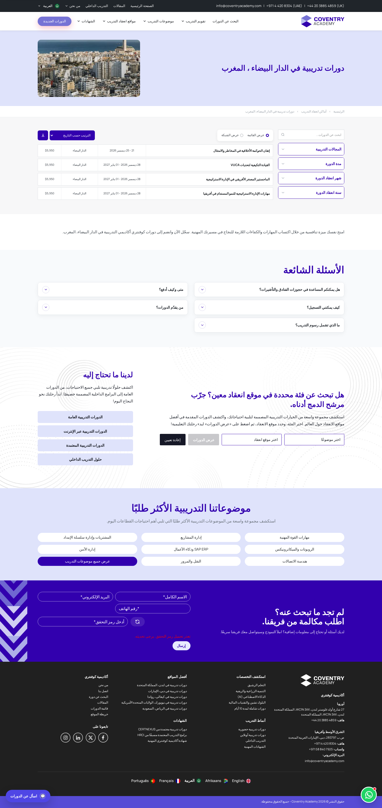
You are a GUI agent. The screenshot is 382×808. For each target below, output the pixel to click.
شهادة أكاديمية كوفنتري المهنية (167, 741)
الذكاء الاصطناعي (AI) (252, 697)
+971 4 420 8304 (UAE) (284, 5)
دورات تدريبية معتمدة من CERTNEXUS (162, 729)
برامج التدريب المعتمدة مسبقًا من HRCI (162, 735)
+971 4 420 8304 (325, 743)
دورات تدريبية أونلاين (253, 735)
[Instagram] (65, 738)
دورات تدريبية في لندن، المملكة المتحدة (162, 685)
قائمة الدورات (99, 708)
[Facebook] (103, 738)
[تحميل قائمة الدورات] (43, 135)
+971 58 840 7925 (321, 749)
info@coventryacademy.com (238, 5)
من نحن (103, 685)
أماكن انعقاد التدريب (313, 111)
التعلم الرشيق (257, 685)
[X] (91, 738)
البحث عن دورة (98, 697)
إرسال (181, 645)
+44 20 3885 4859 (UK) (325, 5)
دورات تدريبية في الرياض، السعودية (164, 708)
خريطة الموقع (99, 714)
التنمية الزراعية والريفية (251, 691)
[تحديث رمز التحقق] (137, 621)
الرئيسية (338, 111)
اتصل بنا (103, 691)
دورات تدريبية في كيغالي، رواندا (167, 697)
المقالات (102, 702)
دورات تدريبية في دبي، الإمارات (167, 691)
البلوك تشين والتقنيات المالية (247, 702)
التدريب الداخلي (256, 741)
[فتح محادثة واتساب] (369, 795)
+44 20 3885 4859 (323, 720)
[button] (169, 622)
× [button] (332, 436)
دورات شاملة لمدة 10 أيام (250, 708)
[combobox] (314, 439)
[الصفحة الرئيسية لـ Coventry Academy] (322, 21)
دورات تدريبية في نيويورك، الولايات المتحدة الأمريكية (154, 702)
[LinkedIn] (78, 738)
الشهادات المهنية (255, 747)
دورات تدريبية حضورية (252, 729)
